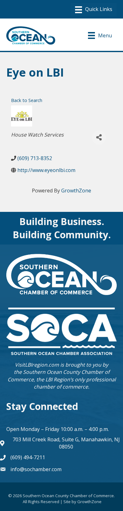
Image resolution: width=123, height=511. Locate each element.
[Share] (99, 138)
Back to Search (26, 100)
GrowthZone (76, 190)
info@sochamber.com (36, 469)
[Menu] (94, 9)
